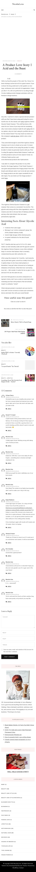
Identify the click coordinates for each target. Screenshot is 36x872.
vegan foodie (6, 855)
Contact (21, 868)
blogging (4, 806)
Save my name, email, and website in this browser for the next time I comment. (18, 650)
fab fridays (5, 811)
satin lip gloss (15, 136)
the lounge (5, 850)
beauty (19, 61)
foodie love (5, 819)
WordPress (15, 868)
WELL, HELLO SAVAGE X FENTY (18, 772)
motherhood (6, 828)
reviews (4, 837)
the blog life (6, 846)
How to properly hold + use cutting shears (18, 737)
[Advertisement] (18, 36)
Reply (9, 408)
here (6, 178)
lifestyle (10, 378)
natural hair (6, 832)
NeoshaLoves (18, 4)
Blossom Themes (22, 865)
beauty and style (7, 793)
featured (4, 815)
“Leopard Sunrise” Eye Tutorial (10, 366)
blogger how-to (7, 802)
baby (3, 784)
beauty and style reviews (10, 797)
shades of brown (7, 841)
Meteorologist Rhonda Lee (13, 735)
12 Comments (18, 74)
